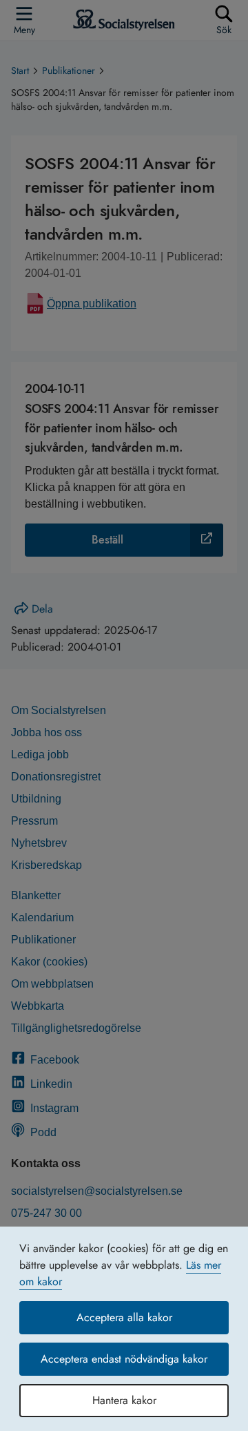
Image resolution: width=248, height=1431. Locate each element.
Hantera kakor (124, 1400)
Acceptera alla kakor (124, 1317)
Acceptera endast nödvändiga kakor (124, 1359)
